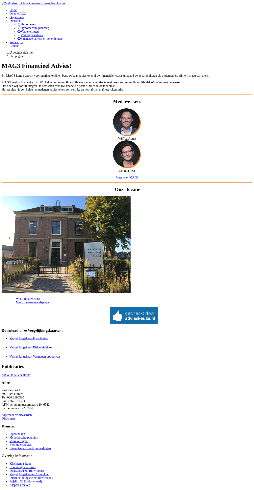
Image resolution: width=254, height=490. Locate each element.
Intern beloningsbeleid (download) (31, 477)
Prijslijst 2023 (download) (26, 481)
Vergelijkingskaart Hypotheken (29, 338)
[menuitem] (13, 10)
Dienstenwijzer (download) (27, 470)
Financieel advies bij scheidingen (30, 448)
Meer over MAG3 (127, 177)
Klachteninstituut (20, 463)
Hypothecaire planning (24, 437)
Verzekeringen (19, 441)
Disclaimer (8, 418)
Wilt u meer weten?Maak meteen (32, 300)
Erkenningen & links (23, 467)
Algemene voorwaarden (17, 415)
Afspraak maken (20, 485)
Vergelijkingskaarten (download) (30, 474)
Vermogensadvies (21, 444)
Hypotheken (17, 434)
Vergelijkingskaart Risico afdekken (31, 347)
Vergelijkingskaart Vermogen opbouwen (35, 356)
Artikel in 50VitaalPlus (16, 375)
